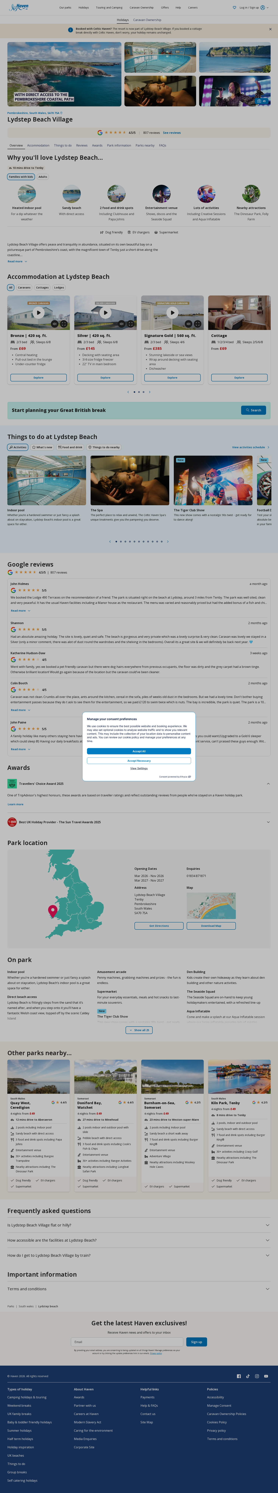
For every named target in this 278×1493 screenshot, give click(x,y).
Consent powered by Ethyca (173, 776)
